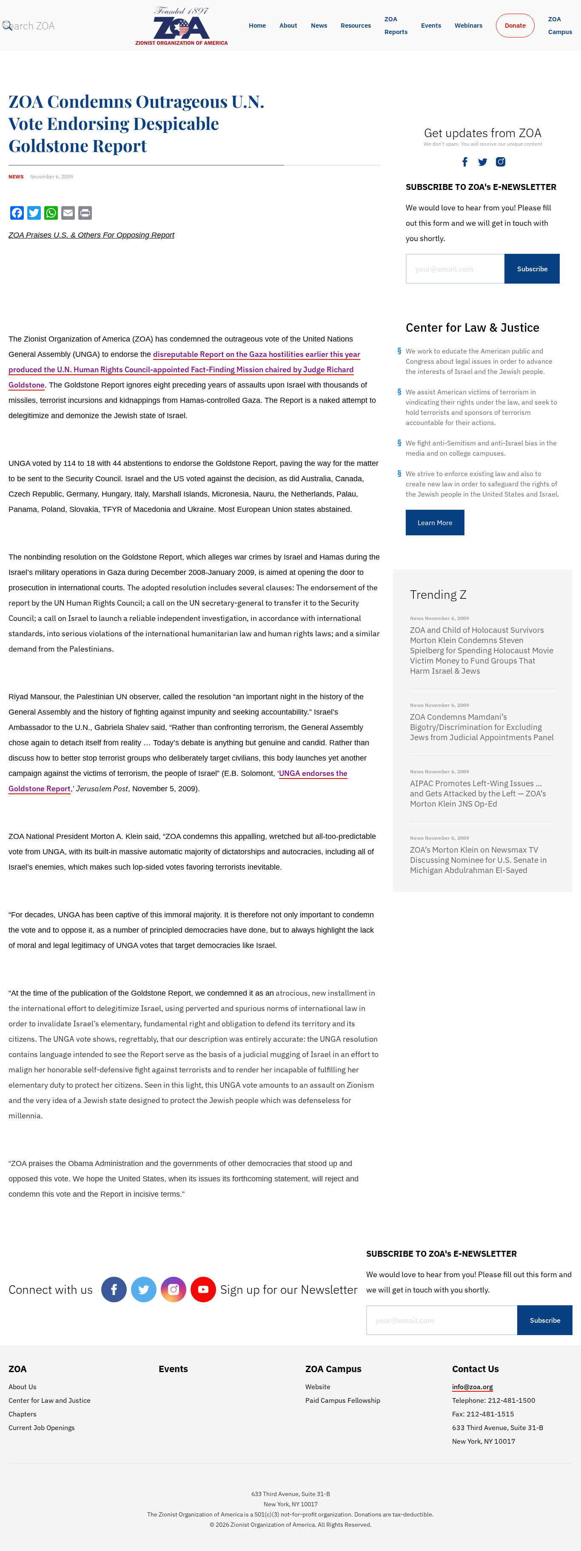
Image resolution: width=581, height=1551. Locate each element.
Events (431, 25)
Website (317, 1386)
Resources (356, 25)
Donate (515, 25)
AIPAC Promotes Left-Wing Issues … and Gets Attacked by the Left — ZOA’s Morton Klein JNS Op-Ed (478, 793)
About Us (23, 1386)
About (288, 25)
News (319, 25)
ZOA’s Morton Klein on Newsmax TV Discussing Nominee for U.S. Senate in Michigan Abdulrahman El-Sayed (478, 859)
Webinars (468, 25)
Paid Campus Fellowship (342, 1400)
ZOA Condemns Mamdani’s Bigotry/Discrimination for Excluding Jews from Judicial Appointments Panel (482, 727)
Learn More (435, 522)
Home (257, 25)
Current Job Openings (42, 1427)
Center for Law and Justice (50, 1400)
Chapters (23, 1414)
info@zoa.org (472, 1386)
